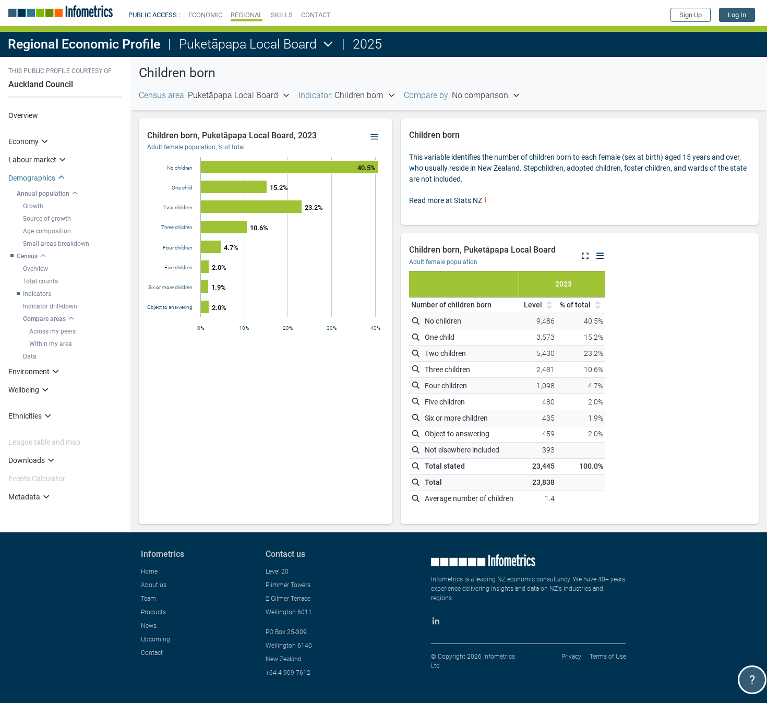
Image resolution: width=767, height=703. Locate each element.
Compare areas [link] (44, 319)
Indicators (37, 293)
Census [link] (27, 256)
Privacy (571, 656)
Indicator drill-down (50, 306)
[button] (205, 14)
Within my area (50, 344)
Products (153, 612)
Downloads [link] (26, 460)
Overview (23, 115)
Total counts (40, 281)
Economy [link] (23, 141)
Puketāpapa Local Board (248, 44)
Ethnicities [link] (25, 416)
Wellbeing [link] (23, 390)
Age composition (47, 231)
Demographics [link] (31, 178)
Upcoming (155, 639)
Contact (152, 653)
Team (148, 598)
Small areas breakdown (56, 243)
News (149, 625)
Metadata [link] (24, 497)
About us (153, 585)
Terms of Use (608, 656)
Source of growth (47, 218)
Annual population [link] (43, 193)
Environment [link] (29, 371)
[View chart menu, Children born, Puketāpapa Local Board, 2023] (374, 137)
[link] (737, 14)
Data (30, 356)
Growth (33, 206)
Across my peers (52, 331)
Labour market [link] (32, 160)
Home (149, 571)
